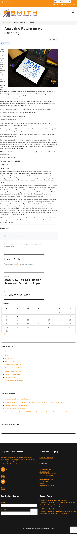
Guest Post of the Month (13, 371)
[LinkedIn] (10, 2)
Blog (8, 22)
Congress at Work (11, 358)
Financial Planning (11, 361)
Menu (73, 13)
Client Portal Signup (46, 457)
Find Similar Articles (14, 236)
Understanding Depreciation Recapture (18, 399)
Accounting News (11, 352)
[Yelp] (13, 2)
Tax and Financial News (13, 374)
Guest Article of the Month (14, 368)
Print (53, 39)
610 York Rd (44, 481)
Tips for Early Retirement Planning (16, 405)
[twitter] (6, 2)
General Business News (13, 364)
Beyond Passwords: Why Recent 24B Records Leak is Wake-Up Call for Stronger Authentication (37, 412)
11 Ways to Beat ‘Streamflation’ (15, 408)
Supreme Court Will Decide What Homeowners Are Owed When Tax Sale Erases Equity (34, 402)
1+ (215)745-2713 (53, 5)
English (60, 1)
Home (3, 22)
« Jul (3, 334)
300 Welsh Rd (44, 471)
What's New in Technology (14, 380)
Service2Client (13, 244)
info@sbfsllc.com (69, 5)
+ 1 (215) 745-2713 (4, 473)
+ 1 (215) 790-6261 (4, 485)
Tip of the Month (10, 377)
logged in (16, 264)
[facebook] (3, 2)
